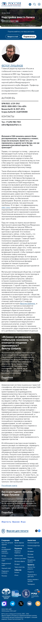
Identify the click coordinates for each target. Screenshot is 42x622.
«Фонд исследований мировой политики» (6, 550)
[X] (36, 531)
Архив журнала (19, 542)
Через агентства (19, 567)
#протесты (6, 522)
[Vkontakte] (29, 603)
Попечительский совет (7, 559)
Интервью (31, 551)
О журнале (6, 540)
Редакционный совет (6, 564)
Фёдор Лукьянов (12, 65)
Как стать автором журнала (7, 543)
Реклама (4, 576)
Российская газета (9, 485)
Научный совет (6, 568)
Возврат (17, 564)
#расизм (16, 522)
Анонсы (16, 572)
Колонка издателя (33, 542)
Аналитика (32, 540)
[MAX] (4, 603)
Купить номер (18, 555)
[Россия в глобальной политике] (11, 4)
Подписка (18, 548)
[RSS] (37, 603)
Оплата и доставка (20, 558)
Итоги (16, 575)
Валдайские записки (31, 561)
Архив (16, 540)
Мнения (30, 548)
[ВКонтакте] (39, 531)
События (17, 570)
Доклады (30, 554)
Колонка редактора (10, 21)
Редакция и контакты (5, 572)
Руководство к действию (32, 575)
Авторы (4, 556)
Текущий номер (19, 545)
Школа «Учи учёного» (31, 568)
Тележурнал (31, 584)
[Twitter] (21, 603)
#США (23, 522)
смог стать (6, 207)
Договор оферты (19, 561)
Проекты (31, 565)
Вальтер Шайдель (27, 303)
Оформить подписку (17, 551)
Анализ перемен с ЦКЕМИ (33, 580)
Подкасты (31, 572)
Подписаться (29, 36)
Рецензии (31, 557)
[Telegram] (12, 603)
